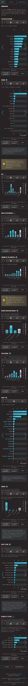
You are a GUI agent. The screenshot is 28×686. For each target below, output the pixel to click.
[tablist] (14, 22)
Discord (17, 679)
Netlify (17, 675)
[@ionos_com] (7, 80)
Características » (19, 666)
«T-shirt (6, 666)
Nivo (20, 674)
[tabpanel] (14, 48)
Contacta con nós (21, 678)
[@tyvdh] (10, 354)
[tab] (4, 22)
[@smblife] (15, 213)
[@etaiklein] (13, 617)
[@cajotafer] (10, 545)
